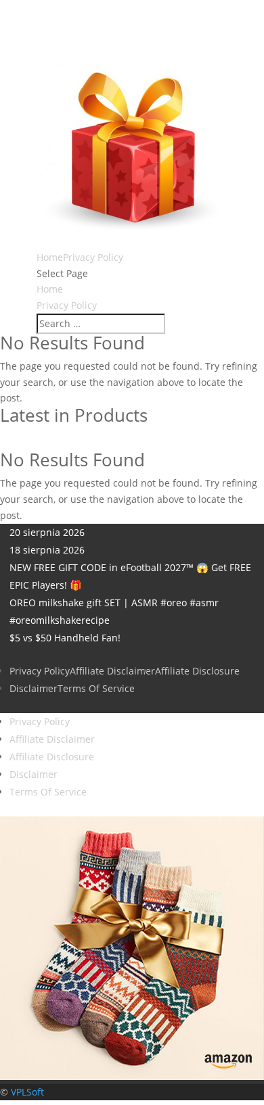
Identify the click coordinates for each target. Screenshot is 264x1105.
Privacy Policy (93, 257)
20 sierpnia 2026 (47, 532)
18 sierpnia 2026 (47, 549)
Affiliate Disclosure (197, 670)
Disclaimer (33, 688)
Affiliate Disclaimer (112, 670)
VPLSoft (27, 1091)
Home (50, 257)
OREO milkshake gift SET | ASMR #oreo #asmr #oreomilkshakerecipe (114, 611)
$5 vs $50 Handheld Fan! (64, 637)
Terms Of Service (96, 688)
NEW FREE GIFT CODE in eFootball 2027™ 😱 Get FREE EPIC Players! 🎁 (130, 576)
